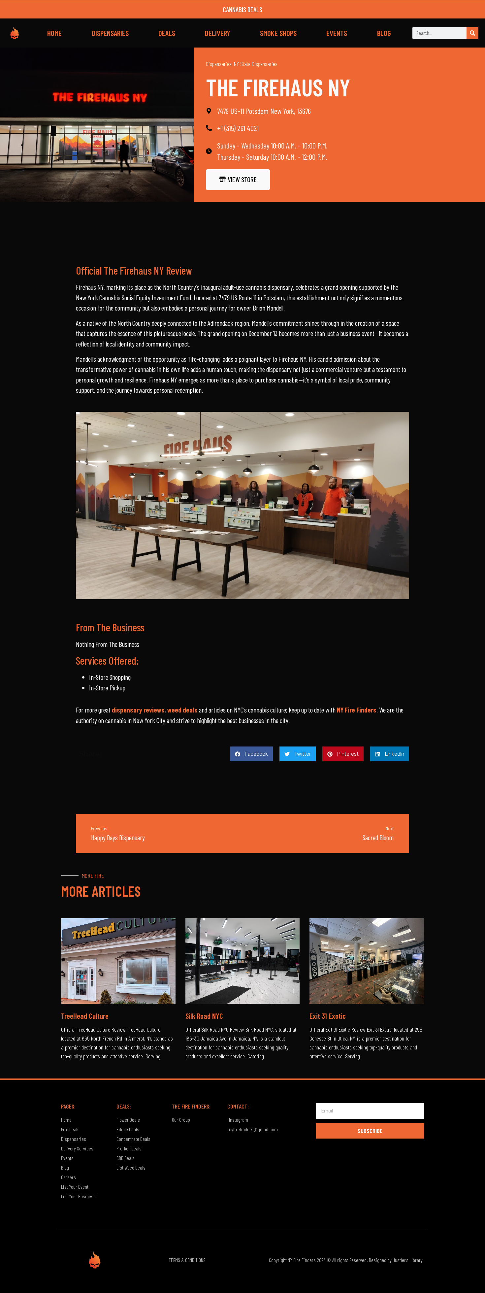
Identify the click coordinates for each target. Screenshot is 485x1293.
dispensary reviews (138, 710)
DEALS (166, 33)
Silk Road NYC (204, 1015)
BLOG (384, 33)
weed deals (182, 710)
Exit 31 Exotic (327, 1015)
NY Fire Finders (356, 710)
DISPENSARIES (110, 33)
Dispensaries (219, 63)
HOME (54, 33)
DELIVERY (217, 33)
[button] (251, 753)
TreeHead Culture (85, 1015)
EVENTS (336, 33)
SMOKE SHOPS (278, 33)
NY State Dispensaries (255, 63)
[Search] (472, 33)
